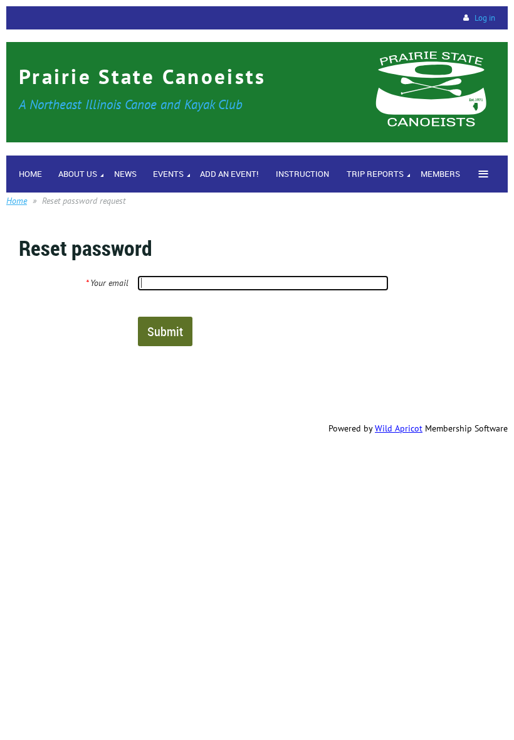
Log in (485, 18)
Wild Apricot (398, 428)
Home (16, 200)
